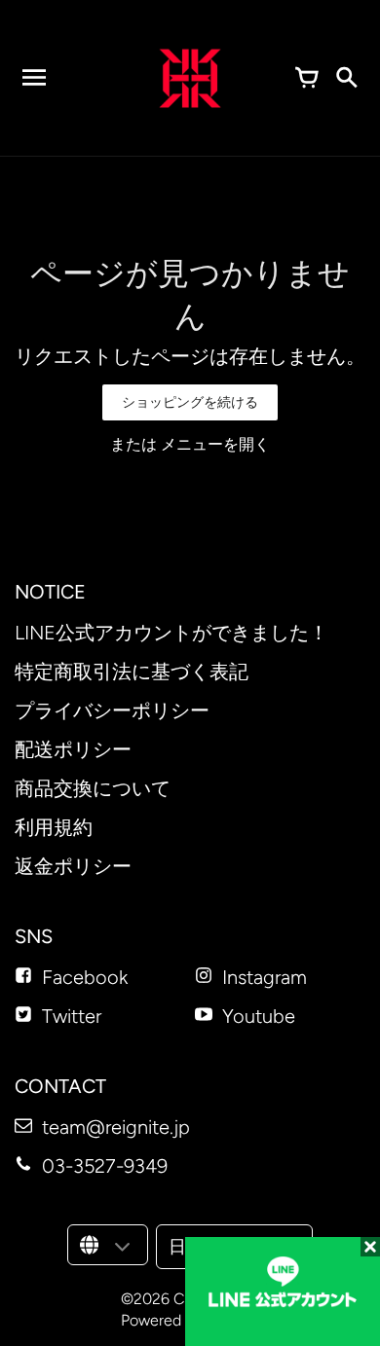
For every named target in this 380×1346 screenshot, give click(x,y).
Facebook (85, 977)
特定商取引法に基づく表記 (131, 671)
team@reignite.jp (116, 1127)
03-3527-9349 (105, 1166)
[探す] (345, 77)
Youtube (258, 1016)
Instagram (264, 977)
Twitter (71, 1016)
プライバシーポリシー (112, 710)
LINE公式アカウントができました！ (171, 632)
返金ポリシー (73, 866)
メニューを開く (215, 444)
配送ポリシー (73, 749)
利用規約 (54, 827)
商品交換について (93, 788)
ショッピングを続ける (190, 402)
